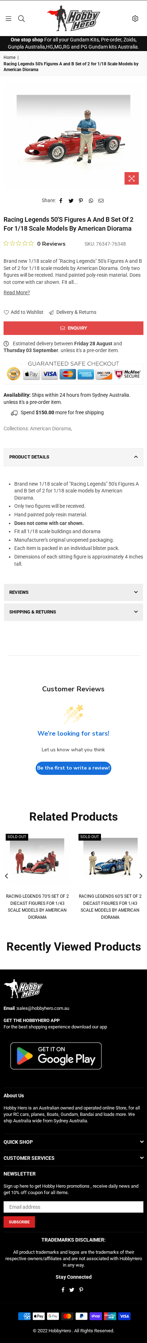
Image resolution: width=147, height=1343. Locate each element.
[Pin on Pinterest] (81, 200)
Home (9, 57)
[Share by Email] (101, 200)
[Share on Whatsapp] (91, 200)
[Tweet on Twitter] (71, 200)
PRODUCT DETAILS (29, 457)
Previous (6, 876)
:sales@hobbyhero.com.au (42, 1008)
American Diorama (50, 428)
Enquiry (77, 328)
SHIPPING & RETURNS (32, 612)
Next (141, 876)
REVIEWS (19, 592)
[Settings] (135, 18)
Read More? (17, 292)
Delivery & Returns (75, 312)
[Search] (21, 18)
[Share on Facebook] (61, 200)
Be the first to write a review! (73, 768)
